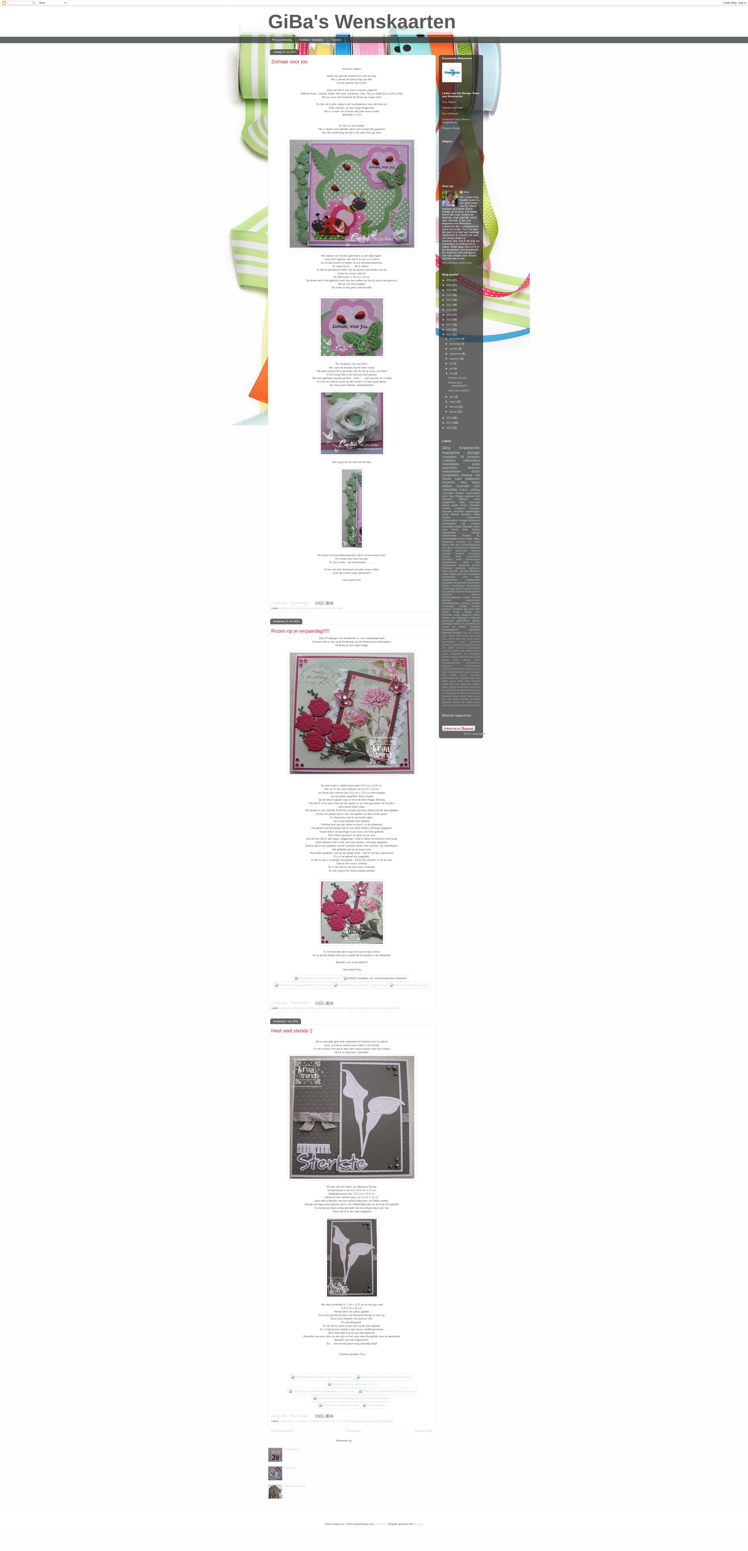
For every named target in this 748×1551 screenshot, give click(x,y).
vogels (477, 702)
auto (453, 618)
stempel (475, 603)
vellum (470, 582)
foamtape (474, 502)
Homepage (353, 1430)
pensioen (461, 648)
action (445, 574)
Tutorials (336, 39)
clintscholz (380, 1524)
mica (477, 577)
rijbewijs (463, 690)
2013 (449, 422)
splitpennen (448, 502)
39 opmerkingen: (300, 602)
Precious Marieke (455, 499)
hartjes (476, 529)
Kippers (466, 660)
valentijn (446, 553)
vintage (463, 520)
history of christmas (464, 623)
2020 (449, 309)
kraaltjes (446, 550)
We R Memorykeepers (467, 544)
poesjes (452, 687)
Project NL (471, 535)
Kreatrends (352, 1008)
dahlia (458, 636)
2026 (449, 280)
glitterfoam (475, 642)
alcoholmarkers (473, 663)
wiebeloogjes (472, 511)
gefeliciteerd (462, 620)
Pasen (476, 615)
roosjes (476, 690)
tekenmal (464, 699)
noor (325, 608)
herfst (462, 538)
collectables (471, 460)
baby (462, 502)
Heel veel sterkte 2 (291, 1031)
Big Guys (469, 609)
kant (465, 577)
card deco (447, 547)
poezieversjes (463, 687)
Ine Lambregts (450, 113)
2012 (449, 427)
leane (469, 538)
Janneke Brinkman (333, 1008)
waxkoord (446, 705)
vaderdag (446, 702)
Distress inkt (327, 1421)
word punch (456, 705)
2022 (449, 300)
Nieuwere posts (282, 1430)
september (455, 353)
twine (458, 556)
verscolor (456, 702)
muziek (445, 684)
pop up (445, 690)
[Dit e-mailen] (317, 603)
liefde (467, 681)
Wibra (477, 660)
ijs (454, 626)
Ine (469, 633)
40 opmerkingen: (300, 1002)
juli (451, 363)
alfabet (445, 618)
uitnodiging (475, 699)
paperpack (461, 550)
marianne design (371, 1421)
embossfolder (451, 471)
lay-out (453, 681)
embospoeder (449, 538)
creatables (297, 1008)
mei (451, 373)
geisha (461, 672)
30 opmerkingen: (300, 1415)
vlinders (396, 1008)
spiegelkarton (449, 562)
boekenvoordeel (472, 666)
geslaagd (447, 623)
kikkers (463, 626)
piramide (453, 571)
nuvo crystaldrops (463, 684)
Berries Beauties (461, 514)
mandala (475, 626)
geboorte (460, 568)
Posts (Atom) (360, 1440)
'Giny (465, 633)
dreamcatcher (448, 669)
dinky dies (475, 636)
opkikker (476, 684)
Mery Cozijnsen (464, 588)
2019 (449, 314)
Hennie (476, 565)
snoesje (475, 550)
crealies (475, 523)
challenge (474, 618)
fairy (463, 639)
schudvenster (473, 600)
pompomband (473, 648)
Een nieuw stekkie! (295, 1486)
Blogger (418, 1524)
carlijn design (448, 636)
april (452, 396)
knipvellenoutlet (467, 678)
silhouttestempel (451, 603)
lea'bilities (447, 559)
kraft (478, 678)
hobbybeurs (458, 645)
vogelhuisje (463, 657)
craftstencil (474, 547)
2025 (449, 285)
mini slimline (448, 648)
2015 (449, 334)
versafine (458, 511)
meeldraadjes (472, 559)
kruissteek (448, 526)
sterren (446, 556)
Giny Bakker (449, 102)
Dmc (477, 609)
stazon (445, 654)
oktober (454, 348)
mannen (446, 511)
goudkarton (447, 645)
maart (453, 401)
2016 (449, 329)
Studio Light (336, 608)
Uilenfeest (289, 1467)
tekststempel (473, 585)
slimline (475, 532)
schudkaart (474, 553)
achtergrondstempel (451, 663)
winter (445, 514)
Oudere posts (423, 1430)
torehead (447, 632)
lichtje (460, 681)
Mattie (458, 526)
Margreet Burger (451, 128)
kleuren (476, 594)
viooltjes (469, 702)
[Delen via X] (324, 603)
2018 (449, 319)
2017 (449, 324)
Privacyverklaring (282, 39)
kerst (445, 496)
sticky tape (471, 562)
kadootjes (475, 675)
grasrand (469, 672)
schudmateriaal (449, 693)
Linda (457, 615)
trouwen (457, 632)
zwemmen (475, 705)
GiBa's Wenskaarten (362, 21)
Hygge (452, 588)
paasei (445, 687)
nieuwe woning (471, 597)
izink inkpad (449, 675)
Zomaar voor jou (289, 61)
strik (452, 544)
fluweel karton (473, 639)
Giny (298, 608)
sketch (456, 696)
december (455, 338)
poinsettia (447, 582)
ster (466, 654)
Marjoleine (447, 542)
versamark (464, 565)
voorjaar (446, 609)
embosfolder (448, 577)
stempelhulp (459, 582)
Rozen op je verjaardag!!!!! (300, 631)
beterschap (447, 666)
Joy (345, 1421)
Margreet (466, 615)
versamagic (448, 606)
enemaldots (473, 556)
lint (478, 496)
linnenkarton (449, 532)
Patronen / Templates (311, 39)
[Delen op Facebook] (328, 603)
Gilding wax (472, 612)
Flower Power (451, 612)
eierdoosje (447, 620)
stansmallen (473, 493)
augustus (454, 358)
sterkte (471, 696)
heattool (459, 553)
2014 (449, 417)
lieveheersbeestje (312, 608)
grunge (476, 672)
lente (459, 559)
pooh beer (475, 687)
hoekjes (468, 645)
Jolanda (476, 633)
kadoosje (447, 594)
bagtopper (462, 618)
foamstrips (452, 672)
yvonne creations (453, 508)
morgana (476, 681)
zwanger (466, 705)
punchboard (458, 585)
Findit (445, 588)
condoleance (287, 1421)
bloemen (289, 608)
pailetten (446, 600)
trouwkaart (475, 654)
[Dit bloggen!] (321, 603)
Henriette (447, 615)
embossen (474, 520)
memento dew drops (461, 482)
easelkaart (474, 574)
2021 (449, 304)
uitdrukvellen (449, 535)
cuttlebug (309, 1008)
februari (454, 406)
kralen (445, 681)
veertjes (445, 657)
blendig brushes (455, 591)
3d (281, 608)
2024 (449, 290)
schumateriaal (473, 693)
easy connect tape (451, 639)
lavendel (476, 645)
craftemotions (450, 520)
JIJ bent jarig (291, 1449)
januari (453, 411)
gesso (462, 642)
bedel (453, 574)
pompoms (446, 651)
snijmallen (365, 1008)
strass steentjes (381, 1008)
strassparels (449, 523)
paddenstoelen (450, 580)
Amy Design (456, 496)
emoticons (459, 669)
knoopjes (475, 508)
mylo (452, 684)
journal (464, 675)
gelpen (476, 620)
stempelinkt (456, 654)
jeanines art (463, 542)
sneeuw (465, 603)
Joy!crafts (462, 486)
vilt (463, 702)
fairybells (468, 526)
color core (462, 574)
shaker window (473, 651)
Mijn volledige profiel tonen (457, 262)
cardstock (469, 496)
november (455, 343)
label (444, 571)
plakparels (388, 1421)
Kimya (456, 660)
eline (477, 499)
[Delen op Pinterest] (332, 603)
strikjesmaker (449, 565)
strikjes (447, 486)
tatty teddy (453, 699)
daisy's (466, 636)
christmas (447, 568)
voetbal (453, 657)
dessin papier (450, 505)
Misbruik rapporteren (456, 715)
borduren (473, 456)
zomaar (445, 660)
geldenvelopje (448, 642)
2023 (449, 295)
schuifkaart (462, 693)
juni (451, 368)
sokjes (463, 696)
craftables (301, 1421)
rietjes (462, 651)
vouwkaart (457, 609)
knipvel (463, 489)
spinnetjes (474, 629)
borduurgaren (472, 591)
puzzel (455, 651)
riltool (470, 690)
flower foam (460, 529)
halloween (474, 568)
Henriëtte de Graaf (452, 107)
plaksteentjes (473, 580)
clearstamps (450, 464)
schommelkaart (450, 629)
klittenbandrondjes (450, 678)
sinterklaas (447, 696)
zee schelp (474, 657)
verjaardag (449, 489)
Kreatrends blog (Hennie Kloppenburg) (455, 121)
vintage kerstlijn (469, 606)
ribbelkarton (454, 690)
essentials (469, 669)
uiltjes (476, 538)
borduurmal (473, 517)
